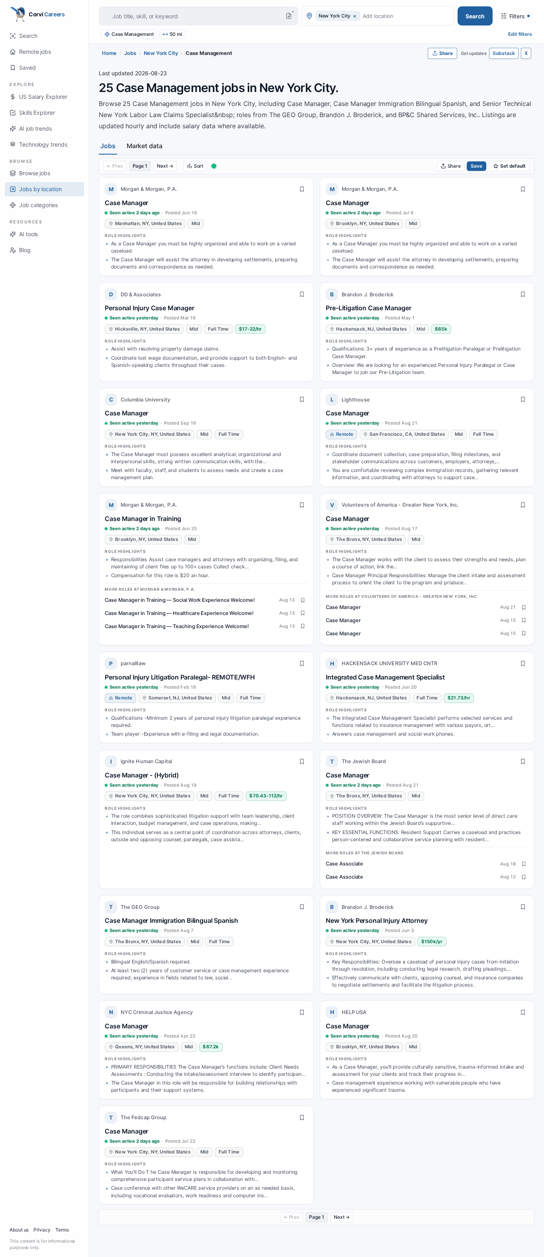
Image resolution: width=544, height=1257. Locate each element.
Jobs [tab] (107, 146)
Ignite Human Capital (146, 761)
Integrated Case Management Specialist (385, 677)
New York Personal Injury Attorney (376, 920)
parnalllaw (133, 663)
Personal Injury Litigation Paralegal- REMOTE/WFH (180, 677)
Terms (62, 1230)
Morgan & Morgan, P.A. (149, 189)
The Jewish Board (364, 761)
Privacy (41, 1230)
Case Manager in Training (143, 519)
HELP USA (354, 1012)
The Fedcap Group (144, 1117)
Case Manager (126, 203)
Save (476, 166)
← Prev (115, 166)
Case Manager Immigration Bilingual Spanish (171, 920)
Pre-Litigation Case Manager (368, 308)
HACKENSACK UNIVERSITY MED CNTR (390, 663)
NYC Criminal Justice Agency (157, 1012)
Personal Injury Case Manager (149, 308)
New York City (161, 53)
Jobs (130, 53)
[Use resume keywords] (289, 16)
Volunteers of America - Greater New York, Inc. (400, 505)
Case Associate (344, 864)
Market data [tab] (144, 146)
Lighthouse (356, 400)
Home (109, 53)
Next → (165, 166)
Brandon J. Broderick (368, 295)
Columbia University (145, 400)
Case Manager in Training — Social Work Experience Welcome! (179, 600)
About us (19, 1230)
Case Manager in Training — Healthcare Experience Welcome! (179, 613)
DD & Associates (141, 295)
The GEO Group (140, 907)
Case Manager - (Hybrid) (141, 775)
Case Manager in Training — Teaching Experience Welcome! (177, 626)
